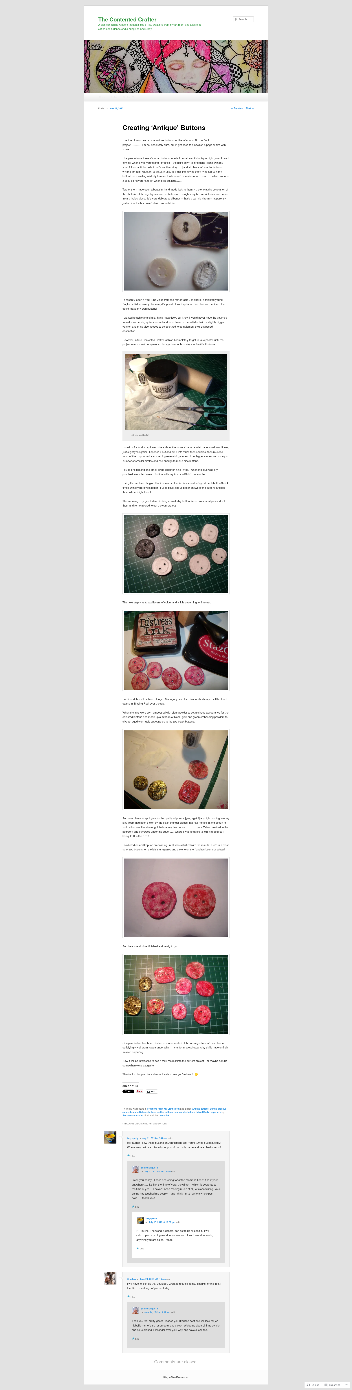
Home (102, 97)
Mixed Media (203, 1112)
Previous (237, 108)
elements (127, 1112)
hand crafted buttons (162, 1112)
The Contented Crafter (127, 19)
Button (213, 1108)
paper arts (216, 1112)
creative (222, 1108)
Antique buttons (200, 1108)
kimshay (131, 1279)
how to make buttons (184, 1112)
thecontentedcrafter (132, 1115)
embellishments (141, 1112)
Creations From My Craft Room (163, 1108)
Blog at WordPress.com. (176, 1377)
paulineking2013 (149, 1167)
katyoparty (132, 1138)
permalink (164, 1115)
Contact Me (129, 97)
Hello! (114, 97)
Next (250, 108)
